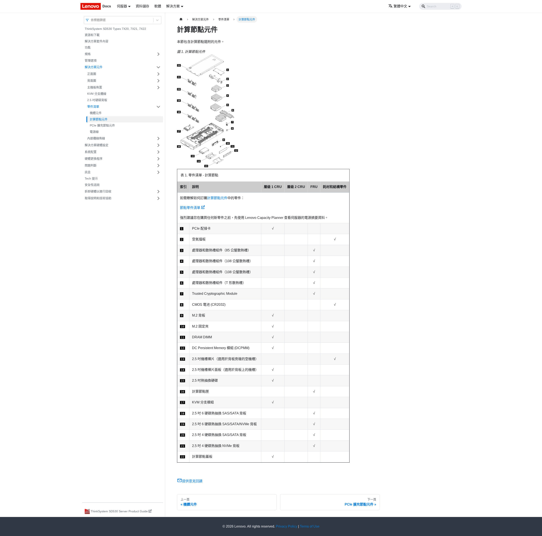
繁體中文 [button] (400, 6)
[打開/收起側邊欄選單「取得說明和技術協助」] (158, 198)
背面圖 (91, 80)
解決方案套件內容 (96, 41)
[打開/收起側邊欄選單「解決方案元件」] (158, 67)
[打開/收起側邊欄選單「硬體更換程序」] (158, 158)
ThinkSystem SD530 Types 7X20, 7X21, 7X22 (115, 28)
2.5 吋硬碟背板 (97, 100)
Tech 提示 (91, 178)
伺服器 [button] (122, 6)
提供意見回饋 (192, 481)
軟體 (157, 6)
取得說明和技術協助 (98, 198)
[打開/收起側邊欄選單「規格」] (158, 54)
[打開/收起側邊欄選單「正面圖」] (158, 74)
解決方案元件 (93, 67)
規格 (88, 54)
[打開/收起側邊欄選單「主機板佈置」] (158, 87)
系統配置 (91, 152)
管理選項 (91, 60)
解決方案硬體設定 (96, 145)
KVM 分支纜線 (96, 94)
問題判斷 (91, 165)
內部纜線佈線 (96, 138)
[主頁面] (181, 19)
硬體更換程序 (93, 158)
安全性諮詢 (92, 184)
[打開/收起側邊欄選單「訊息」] (158, 172)
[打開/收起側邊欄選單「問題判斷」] (158, 165)
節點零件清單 (190, 208)
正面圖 (91, 73)
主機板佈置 (94, 87)
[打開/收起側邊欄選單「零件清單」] (158, 106)
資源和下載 (92, 35)
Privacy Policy (286, 526)
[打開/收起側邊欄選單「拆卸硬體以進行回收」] (158, 191)
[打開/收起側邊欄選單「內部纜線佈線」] (158, 138)
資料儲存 (142, 6)
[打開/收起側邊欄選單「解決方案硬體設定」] (158, 145)
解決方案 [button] (173, 6)
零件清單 (93, 106)
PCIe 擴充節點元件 (102, 125)
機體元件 (96, 113)
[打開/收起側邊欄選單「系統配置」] (158, 152)
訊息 (88, 172)
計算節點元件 (99, 119)
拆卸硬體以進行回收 (98, 191)
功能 (88, 47)
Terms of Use (309, 526)
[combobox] (91, 20)
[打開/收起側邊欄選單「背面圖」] (158, 80)
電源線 (94, 131)
